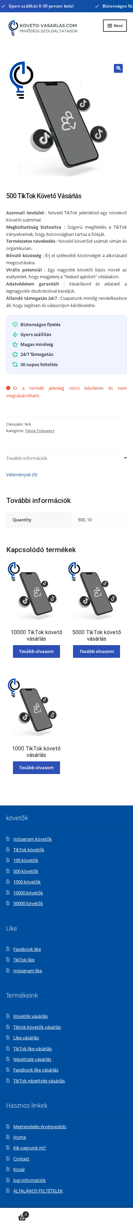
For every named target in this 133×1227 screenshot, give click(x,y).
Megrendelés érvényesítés (39, 1126)
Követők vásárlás (30, 1016)
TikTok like (23, 960)
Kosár (19, 1169)
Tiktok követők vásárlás (37, 1027)
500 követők (25, 871)
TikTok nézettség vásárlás (39, 1081)
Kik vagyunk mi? (29, 1148)
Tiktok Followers (39, 430)
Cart (13, 1213)
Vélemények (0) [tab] (21, 474)
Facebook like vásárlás (35, 1070)
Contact (21, 1159)
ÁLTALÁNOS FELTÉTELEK (38, 1191)
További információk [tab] (26, 458)
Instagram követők (32, 839)
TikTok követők (28, 849)
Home (19, 1137)
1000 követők (27, 882)
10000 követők (28, 893)
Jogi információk (29, 1180)
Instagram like (27, 971)
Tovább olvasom (36, 651)
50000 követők (28, 903)
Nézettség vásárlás (32, 1059)
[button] (118, 68)
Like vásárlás (26, 1038)
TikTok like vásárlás (32, 1048)
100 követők (25, 860)
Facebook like (27, 949)
